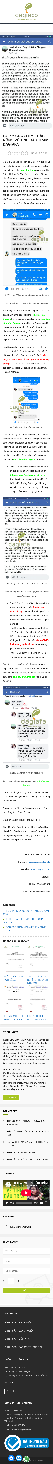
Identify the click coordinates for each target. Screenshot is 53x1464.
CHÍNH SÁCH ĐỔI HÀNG (17, 1339)
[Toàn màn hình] (46, 1202)
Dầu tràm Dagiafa (20, 1226)
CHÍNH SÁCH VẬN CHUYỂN (18, 1330)
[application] (26, 1193)
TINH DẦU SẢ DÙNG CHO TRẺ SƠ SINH (27, 1159)
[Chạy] (6, 1202)
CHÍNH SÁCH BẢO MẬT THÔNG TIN (23, 1347)
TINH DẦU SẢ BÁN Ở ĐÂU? (21, 1152)
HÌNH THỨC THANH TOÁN (18, 1322)
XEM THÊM (11, 1097)
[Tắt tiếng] (41, 1202)
